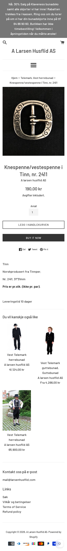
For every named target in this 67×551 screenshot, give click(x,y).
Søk (5, 497)
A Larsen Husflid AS (34, 51)
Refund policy (12, 511)
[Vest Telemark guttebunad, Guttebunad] (50, 340)
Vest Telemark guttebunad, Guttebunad (50, 368)
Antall (34, 206)
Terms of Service (14, 507)
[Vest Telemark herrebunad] (17, 336)
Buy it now (33, 237)
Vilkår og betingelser (17, 502)
